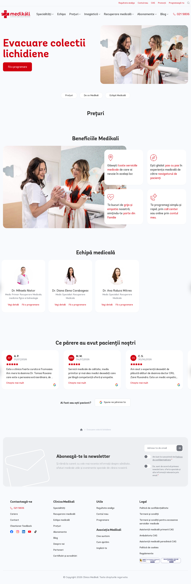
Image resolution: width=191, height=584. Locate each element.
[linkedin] (23, 531)
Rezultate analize (127, 3)
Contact (14, 520)
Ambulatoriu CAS (148, 535)
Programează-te (176, 3)
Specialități (44, 14)
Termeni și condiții (149, 514)
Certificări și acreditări (65, 555)
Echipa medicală (61, 520)
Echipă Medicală (118, 95)
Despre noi (58, 543)
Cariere (14, 514)
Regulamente (146, 553)
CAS (153, 3)
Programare (102, 520)
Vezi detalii (13, 304)
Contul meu (143, 3)
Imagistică (91, 14)
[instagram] (17, 531)
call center (171, 209)
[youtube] (29, 531)
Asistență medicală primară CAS (157, 529)
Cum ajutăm (102, 542)
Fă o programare (17, 66)
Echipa (61, 14)
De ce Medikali (91, 95)
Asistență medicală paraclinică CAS (158, 541)
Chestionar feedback (21, 525)
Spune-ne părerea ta (115, 402)
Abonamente (146, 14)
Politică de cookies (149, 547)
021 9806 (183, 14)
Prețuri (74, 14)
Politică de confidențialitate (154, 508)
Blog (163, 14)
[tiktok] (35, 531)
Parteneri (58, 549)
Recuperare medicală (118, 14)
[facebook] (11, 531)
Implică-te (101, 548)
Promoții (162, 3)
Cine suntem (103, 536)
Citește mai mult (15, 382)
